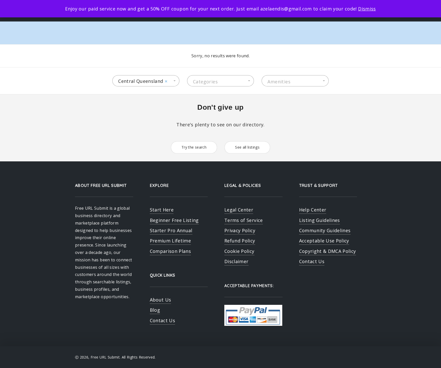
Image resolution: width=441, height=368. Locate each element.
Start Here (162, 210)
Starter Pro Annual (171, 230)
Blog (155, 310)
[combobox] (145, 80)
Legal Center (238, 210)
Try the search (193, 147)
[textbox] (220, 81)
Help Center (312, 210)
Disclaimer (236, 261)
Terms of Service (243, 220)
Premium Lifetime (170, 241)
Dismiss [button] (367, 9)
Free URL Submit (105, 357)
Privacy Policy (239, 230)
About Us (160, 300)
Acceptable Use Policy (324, 241)
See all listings (247, 147)
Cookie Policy (239, 251)
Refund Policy (239, 241)
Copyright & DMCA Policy (327, 251)
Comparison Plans (170, 251)
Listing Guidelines (319, 220)
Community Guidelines (325, 230)
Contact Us (162, 320)
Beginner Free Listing (174, 220)
